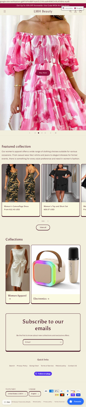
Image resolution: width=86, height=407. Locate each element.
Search (12, 366)
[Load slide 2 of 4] (38, 133)
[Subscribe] (60, 342)
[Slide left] (38, 221)
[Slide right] (47, 221)
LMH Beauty (14, 402)
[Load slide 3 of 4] (42, 133)
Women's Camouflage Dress (16, 206)
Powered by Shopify (24, 402)
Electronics (40, 298)
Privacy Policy (22, 366)
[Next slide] (50, 132)
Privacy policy (47, 401)
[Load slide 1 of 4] (35, 133)
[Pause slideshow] (56, 132)
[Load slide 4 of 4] (45, 133)
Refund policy (61, 366)
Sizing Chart (34, 366)
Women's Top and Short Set (56, 206)
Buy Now (43, 73)
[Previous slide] (29, 132)
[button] (4, 11)
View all (43, 227)
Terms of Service (47, 366)
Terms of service (59, 401)
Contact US (72, 366)
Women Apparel (17, 295)
